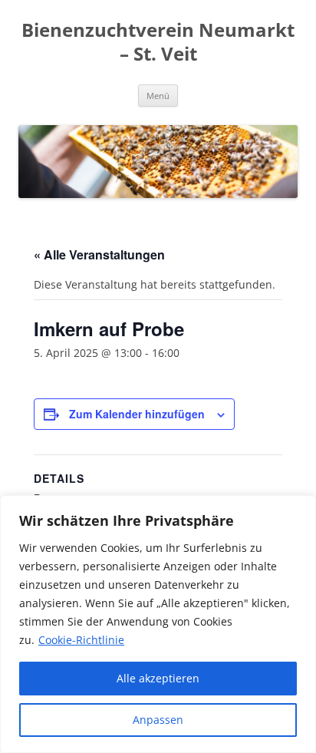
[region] (158, 624)
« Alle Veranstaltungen (99, 254)
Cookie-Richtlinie (81, 639)
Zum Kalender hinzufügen (137, 413)
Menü (158, 95)
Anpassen (158, 719)
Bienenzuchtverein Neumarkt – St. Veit (158, 42)
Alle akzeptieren (158, 678)
